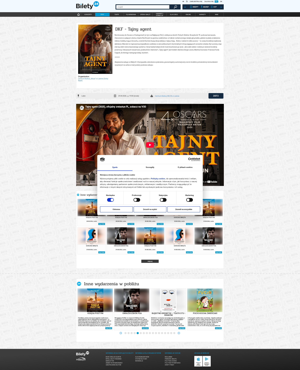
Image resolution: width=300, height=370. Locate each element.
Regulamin (168, 357)
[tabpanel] (95, 309)
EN (221, 1)
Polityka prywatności (172, 363)
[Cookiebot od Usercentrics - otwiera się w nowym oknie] (190, 159)
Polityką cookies (158, 179)
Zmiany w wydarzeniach (114, 363)
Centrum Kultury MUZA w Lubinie (167, 96)
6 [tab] (141, 333)
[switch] (136, 200)
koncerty (88, 14)
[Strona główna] (87, 9)
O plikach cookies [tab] (185, 167)
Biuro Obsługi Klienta (113, 357)
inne (216, 14)
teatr (116, 14)
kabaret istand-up (159, 14)
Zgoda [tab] (115, 167)
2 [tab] (129, 333)
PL (216, 1)
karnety (202, 14)
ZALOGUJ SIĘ (209, 1)
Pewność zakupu (171, 359)
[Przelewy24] (81, 361)
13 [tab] (162, 333)
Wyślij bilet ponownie (113, 359)
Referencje (139, 361)
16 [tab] (171, 333)
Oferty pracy (169, 365)
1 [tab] (125, 333)
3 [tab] (132, 333)
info (216, 96)
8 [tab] (147, 333)
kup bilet (101, 224)
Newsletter (110, 361)
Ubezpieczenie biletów (113, 365)
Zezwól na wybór (150, 209)
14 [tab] (165, 333)
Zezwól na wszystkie (183, 209)
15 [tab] (168, 333)
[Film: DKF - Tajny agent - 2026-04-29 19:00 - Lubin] (95, 49)
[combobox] (143, 6)
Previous (120, 333)
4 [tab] (135, 333)
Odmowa (116, 209)
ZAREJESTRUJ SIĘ (196, 1)
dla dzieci (174, 14)
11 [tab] (156, 333)
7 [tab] (144, 333)
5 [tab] (138, 333)
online (188, 14)
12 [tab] (159, 333)
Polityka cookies (171, 361)
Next (179, 333)
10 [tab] (153, 333)
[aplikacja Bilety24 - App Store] (198, 366)
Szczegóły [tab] (150, 167)
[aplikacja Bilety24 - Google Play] (207, 366)
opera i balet (145, 14)
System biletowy (141, 359)
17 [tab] (174, 333)
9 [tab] (150, 333)
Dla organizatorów (142, 357)
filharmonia (131, 14)
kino (102, 14)
